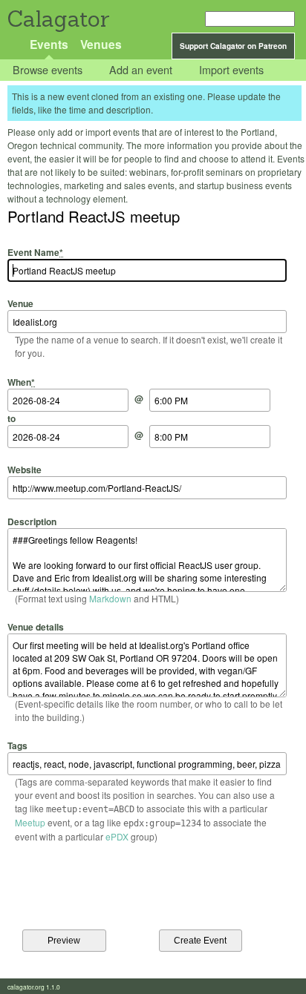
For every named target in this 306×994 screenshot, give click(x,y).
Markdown (110, 598)
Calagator (57, 18)
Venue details (35, 626)
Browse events (47, 70)
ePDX (116, 836)
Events (49, 44)
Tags (17, 745)
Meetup (30, 822)
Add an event (140, 70)
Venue (20, 303)
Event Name (35, 252)
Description (31, 521)
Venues (101, 44)
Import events (231, 70)
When (21, 381)
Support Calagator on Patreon (233, 46)
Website (24, 469)
